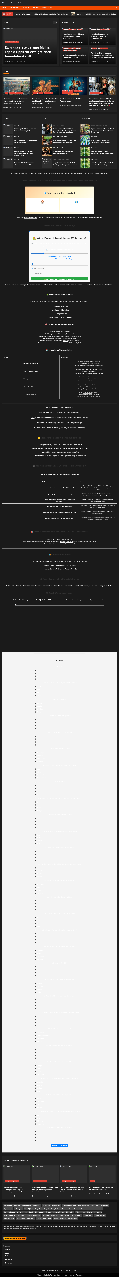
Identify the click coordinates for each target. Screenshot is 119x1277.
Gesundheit (95, 1206)
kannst (57, 512)
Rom (38, 835)
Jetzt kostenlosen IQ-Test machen (15, 1238)
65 (37, 1058)
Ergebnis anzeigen (59, 1146)
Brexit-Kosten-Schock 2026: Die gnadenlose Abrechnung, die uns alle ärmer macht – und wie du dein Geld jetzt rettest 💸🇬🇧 (101, 102)
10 (37, 670)
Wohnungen (69, 541)
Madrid (39, 841)
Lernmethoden (9, 1212)
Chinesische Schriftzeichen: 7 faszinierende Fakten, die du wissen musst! (8, 151)
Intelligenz (98, 586)
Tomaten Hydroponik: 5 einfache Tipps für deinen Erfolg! (85, 163)
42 (37, 967)
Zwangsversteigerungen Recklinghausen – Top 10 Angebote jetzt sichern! (12, 1189)
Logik (31, 1212)
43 (37, 970)
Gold (38, 769)
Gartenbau (46, 1206)
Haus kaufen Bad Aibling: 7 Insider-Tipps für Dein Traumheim (73, 36)
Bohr (38, 1091)
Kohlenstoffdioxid (43, 1036)
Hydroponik (47, 8)
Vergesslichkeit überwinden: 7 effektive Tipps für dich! (8, 163)
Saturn (39, 874)
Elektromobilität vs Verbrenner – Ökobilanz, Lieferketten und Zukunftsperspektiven (16, 101)
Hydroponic (99, 125)
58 (37, 794)
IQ (25, 1209)
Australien (40, 1074)
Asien (38, 1071)
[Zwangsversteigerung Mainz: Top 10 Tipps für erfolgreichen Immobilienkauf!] (45, 1174)
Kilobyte (39, 1121)
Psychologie (21, 1218)
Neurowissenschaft (34, 1215)
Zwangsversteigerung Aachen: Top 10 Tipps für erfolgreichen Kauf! (28, 51)
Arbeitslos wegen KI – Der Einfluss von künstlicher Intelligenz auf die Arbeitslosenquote (45, 101)
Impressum (7, 1246)
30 (37, 851)
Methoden (69, 1212)
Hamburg (40, 887)
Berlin (38, 838)
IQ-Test (30, 1209)
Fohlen (39, 1107)
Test (44, 1218)
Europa (39, 1066)
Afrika (38, 1068)
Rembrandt (40, 758)
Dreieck (39, 953)
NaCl (38, 926)
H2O (38, 917)
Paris (38, 844)
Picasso (39, 761)
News (4, 8)
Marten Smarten (10, 61)
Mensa (48, 1212)
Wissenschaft (72, 1218)
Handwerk (105, 1206)
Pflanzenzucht (9, 1218)
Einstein (39, 986)
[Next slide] (56, 22)
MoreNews (68, 1275)
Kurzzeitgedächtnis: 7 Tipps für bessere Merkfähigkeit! (8, 129)
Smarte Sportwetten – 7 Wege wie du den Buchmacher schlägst (47, 140)
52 (37, 785)
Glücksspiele (60, 136)
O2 (37, 923)
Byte (38, 1118)
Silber (38, 772)
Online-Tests (64, 1215)
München (40, 884)
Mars (38, 868)
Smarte (57, 518)
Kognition (38, 1209)
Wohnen (79, 29)
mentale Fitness (58, 1212)
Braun (38, 808)
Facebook (8, 1259)
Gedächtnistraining (69, 1206)
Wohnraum (14, 8)
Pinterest (8, 1263)
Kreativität (78, 1209)
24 (37, 1003)
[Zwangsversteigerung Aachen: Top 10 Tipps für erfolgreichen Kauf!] (73, 1174)
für (67, 334)
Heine (38, 712)
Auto (6, 93)
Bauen (71, 90)
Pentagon (40, 956)
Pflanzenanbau (76, 1215)
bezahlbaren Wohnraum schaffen (96, 285)
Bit (37, 1115)
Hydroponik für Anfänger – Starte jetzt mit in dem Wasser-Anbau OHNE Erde (85, 129)
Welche (65, 340)
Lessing (39, 709)
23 (37, 1000)
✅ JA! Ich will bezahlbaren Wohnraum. (59, 279)
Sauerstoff (40, 775)
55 (37, 1052)
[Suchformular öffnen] (116, 8)
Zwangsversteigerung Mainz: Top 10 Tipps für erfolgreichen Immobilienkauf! (45, 1189)
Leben (41, 93)
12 (37, 676)
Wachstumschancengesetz (87, 365)
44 (37, 973)
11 (37, 673)
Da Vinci (39, 755)
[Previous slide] (54, 22)
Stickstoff (40, 1038)
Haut (38, 690)
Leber (38, 687)
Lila (37, 805)
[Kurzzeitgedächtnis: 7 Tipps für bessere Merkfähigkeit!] (102, 1174)
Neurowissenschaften (50, 1215)
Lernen (99, 1209)
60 (37, 857)
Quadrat (39, 950)
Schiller (39, 703)
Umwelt (21, 93)
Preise (91, 363)
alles (67, 539)
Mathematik (39, 1212)
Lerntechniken (22, 1212)
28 (37, 1016)
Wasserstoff (41, 778)
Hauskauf (73, 29)
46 (37, 1006)
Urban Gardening (60, 1218)
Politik (36, 8)
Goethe (39, 706)
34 (37, 1025)
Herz (38, 692)
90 (37, 860)
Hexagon (39, 959)
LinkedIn (8, 1256)
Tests (50, 1218)
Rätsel (39, 1218)
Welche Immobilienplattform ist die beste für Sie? (74, 56)
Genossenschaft (87, 392)
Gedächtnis (56, 1206)
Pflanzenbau (88, 1215)
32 (37, 1022)
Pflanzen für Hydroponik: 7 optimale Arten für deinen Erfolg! (85, 151)
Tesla (38, 992)
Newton (39, 983)
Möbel (78, 1212)
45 (37, 854)
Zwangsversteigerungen (11, 41)
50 (37, 1049)
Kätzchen (40, 1101)
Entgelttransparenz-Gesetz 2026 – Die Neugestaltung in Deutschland (47, 163)
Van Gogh (40, 752)
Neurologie (21, 1215)
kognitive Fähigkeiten (52, 1209)
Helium (39, 1041)
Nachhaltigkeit (9, 1215)
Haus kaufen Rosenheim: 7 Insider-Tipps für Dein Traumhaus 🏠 (101, 36)
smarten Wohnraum (30, 217)
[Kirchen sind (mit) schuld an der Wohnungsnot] (73, 86)
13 (37, 679)
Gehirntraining (83, 1206)
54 (37, 788)
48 (37, 1008)
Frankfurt (40, 893)
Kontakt (75, 343)
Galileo (39, 989)
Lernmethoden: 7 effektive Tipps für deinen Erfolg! (8, 140)
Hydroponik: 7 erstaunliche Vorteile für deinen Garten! (85, 140)
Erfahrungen (26, 1206)
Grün (38, 802)
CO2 (38, 920)
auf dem (95, 486)
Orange (39, 811)
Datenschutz (7, 1249)
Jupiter (39, 871)
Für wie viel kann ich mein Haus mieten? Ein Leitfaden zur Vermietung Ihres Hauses (102, 55)
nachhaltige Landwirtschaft (92, 1212)
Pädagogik (30, 1218)
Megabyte (40, 1124)
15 (94, 488)
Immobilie (66, 29)
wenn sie (62, 541)
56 (37, 791)
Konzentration (67, 1209)
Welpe (38, 1098)
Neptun (39, 877)
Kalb (38, 1104)
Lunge (38, 695)
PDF (70, 343)
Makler (72, 48)
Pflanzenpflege (100, 1215)
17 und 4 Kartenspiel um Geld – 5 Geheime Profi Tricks (47, 151)
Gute (32, 417)
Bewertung (8, 1206)
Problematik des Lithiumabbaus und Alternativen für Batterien (70, 14)
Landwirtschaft (89, 1209)
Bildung (25, 8)
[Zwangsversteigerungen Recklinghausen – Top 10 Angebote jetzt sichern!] (16, 1174)
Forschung (36, 1206)
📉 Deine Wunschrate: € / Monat (59, 250)
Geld (92, 93)
